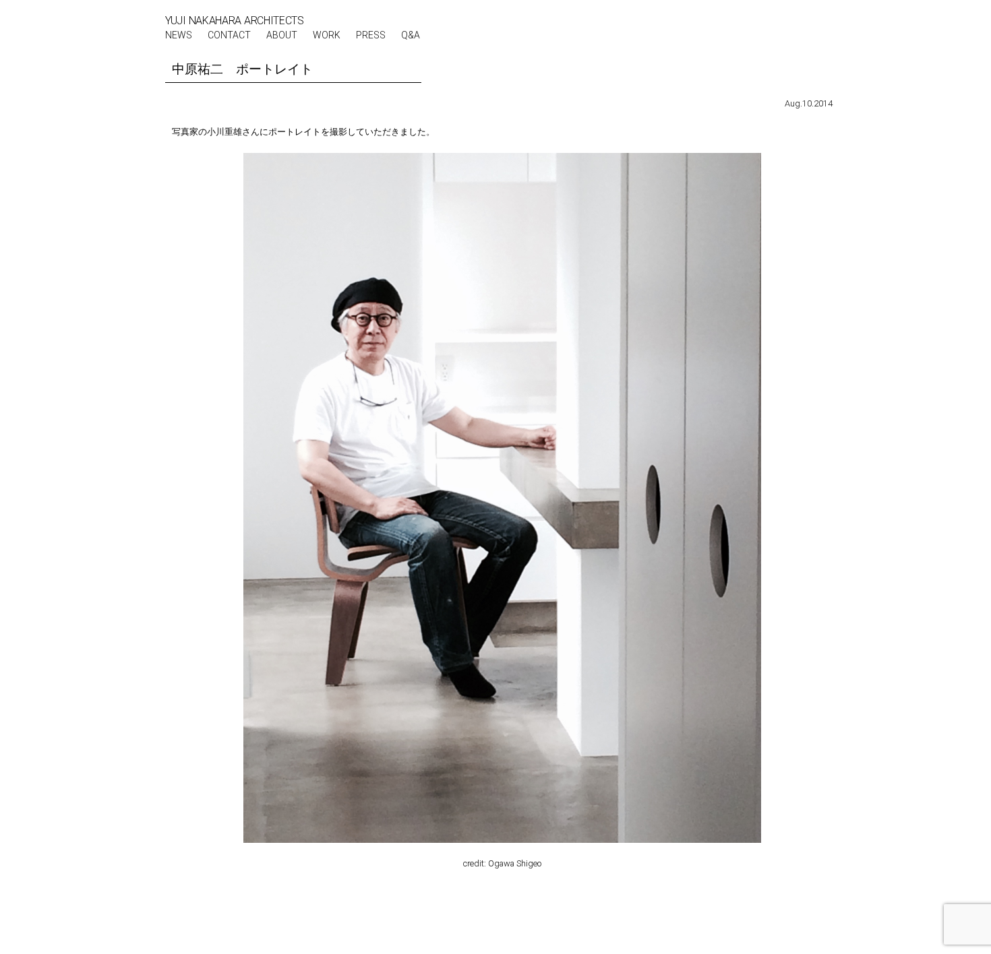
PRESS (371, 35)
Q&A (410, 35)
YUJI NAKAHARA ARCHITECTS (234, 20)
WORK (326, 35)
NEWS (178, 35)
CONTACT (229, 35)
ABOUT (281, 35)
